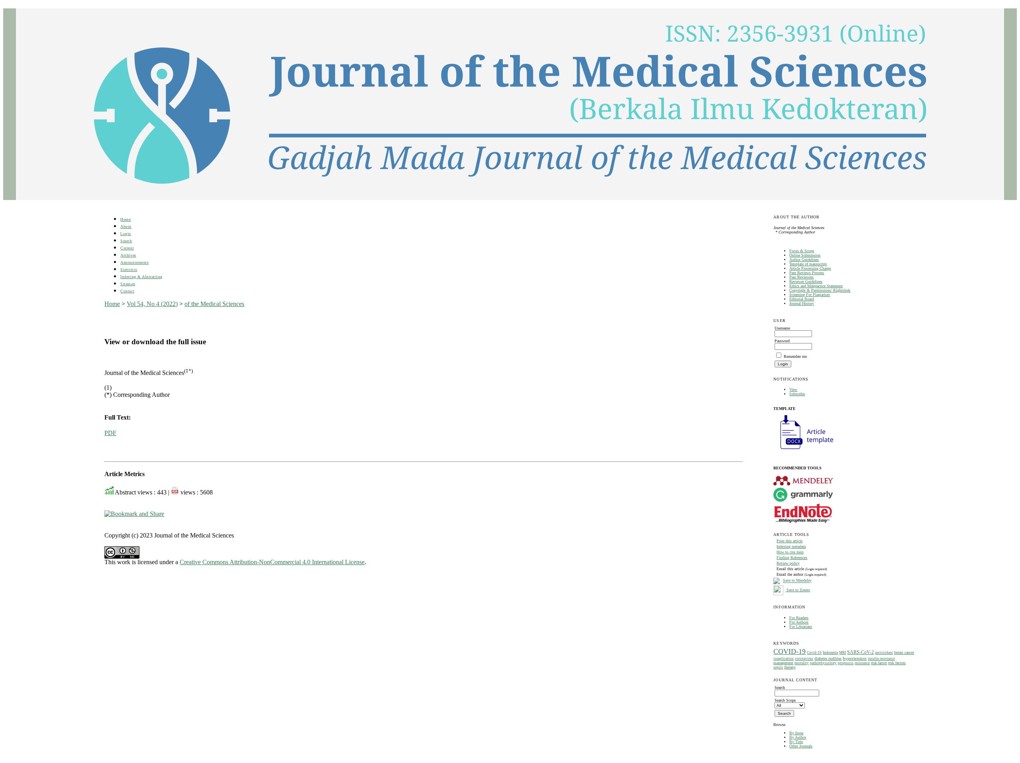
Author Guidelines (804, 259)
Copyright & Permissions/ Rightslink (819, 290)
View (793, 389)
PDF (110, 433)
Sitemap (127, 284)
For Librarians (800, 626)
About (125, 226)
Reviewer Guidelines (805, 281)
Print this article (789, 541)
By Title (796, 741)
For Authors (798, 622)
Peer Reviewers (801, 277)
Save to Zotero (797, 590)
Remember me (795, 356)
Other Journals (800, 746)
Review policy (788, 563)
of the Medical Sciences (214, 303)
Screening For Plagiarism (809, 294)
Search (126, 241)
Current (127, 248)
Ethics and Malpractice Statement (816, 286)
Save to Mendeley (797, 581)
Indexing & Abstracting (141, 277)
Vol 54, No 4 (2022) (152, 303)
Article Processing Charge (810, 268)
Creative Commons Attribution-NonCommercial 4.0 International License (272, 562)
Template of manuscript (808, 264)
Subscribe (797, 394)
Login (125, 233)
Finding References (792, 557)
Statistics (128, 269)
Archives (128, 255)
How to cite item (790, 552)
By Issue (796, 733)
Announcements (134, 262)
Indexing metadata (791, 546)
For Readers (798, 618)
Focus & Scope (801, 251)
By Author (797, 737)
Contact (127, 291)
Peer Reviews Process (806, 273)
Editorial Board (801, 299)
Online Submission (804, 255)
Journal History (801, 303)
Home (125, 219)
